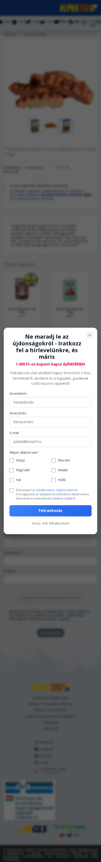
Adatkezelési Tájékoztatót (55, 490)
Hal (18, 480)
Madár (63, 470)
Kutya (20, 461)
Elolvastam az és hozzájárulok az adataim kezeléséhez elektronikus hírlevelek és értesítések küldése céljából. (52, 494)
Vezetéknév (18, 394)
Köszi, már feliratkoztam (50, 523)
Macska (64, 461)
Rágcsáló (23, 470)
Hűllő (62, 480)
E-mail (14, 433)
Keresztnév (17, 413)
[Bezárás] (89, 335)
